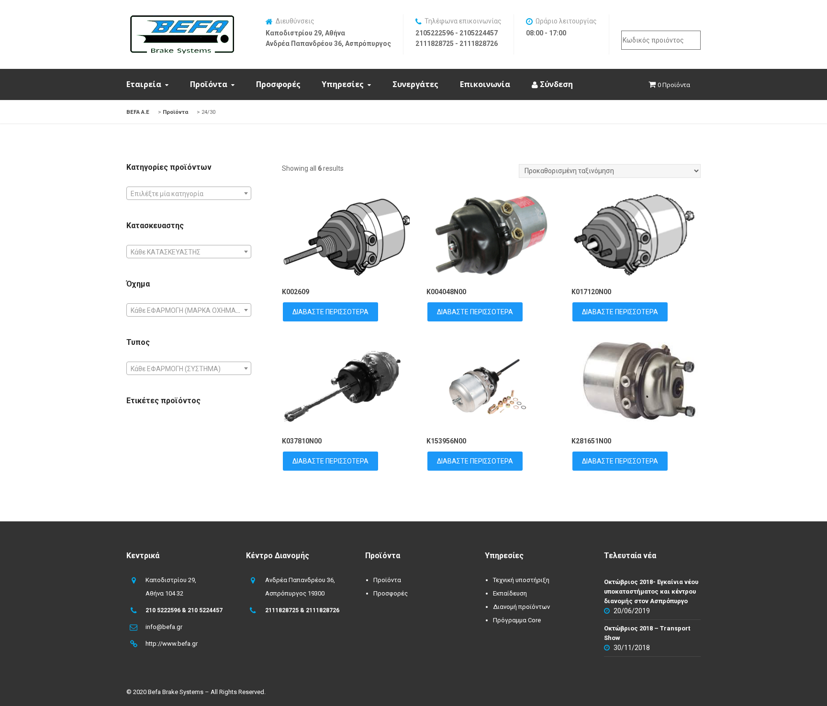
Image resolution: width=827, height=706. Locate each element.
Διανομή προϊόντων (521, 606)
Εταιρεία (143, 84)
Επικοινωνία (485, 84)
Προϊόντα (208, 84)
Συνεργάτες (415, 84)
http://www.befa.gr (171, 643)
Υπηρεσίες (343, 84)
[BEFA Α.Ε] (181, 20)
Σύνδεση (555, 84)
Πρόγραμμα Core (517, 620)
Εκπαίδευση (510, 593)
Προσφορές (278, 84)
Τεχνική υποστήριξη (521, 580)
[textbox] (189, 193)
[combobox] (188, 193)
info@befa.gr (163, 626)
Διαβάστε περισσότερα (330, 312)
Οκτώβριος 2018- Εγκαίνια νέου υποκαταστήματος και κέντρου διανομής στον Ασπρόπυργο (651, 591)
